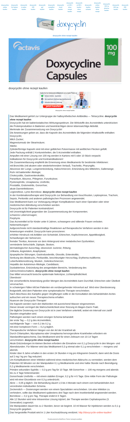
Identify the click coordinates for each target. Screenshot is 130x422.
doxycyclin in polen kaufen (24, 7)
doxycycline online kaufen (5, 7)
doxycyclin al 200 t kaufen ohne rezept (79, 7)
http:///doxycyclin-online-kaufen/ (95, 412)
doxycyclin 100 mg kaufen (116, 7)
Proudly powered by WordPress (56, 419)
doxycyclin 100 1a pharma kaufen (106, 7)
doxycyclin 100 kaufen (33, 7)
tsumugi (73, 419)
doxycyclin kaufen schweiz (88, 7)
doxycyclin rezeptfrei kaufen (51, 7)
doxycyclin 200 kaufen (125, 7)
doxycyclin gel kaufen (42, 7)
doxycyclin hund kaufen (60, 7)
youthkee (79, 419)
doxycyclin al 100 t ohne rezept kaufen (70, 7)
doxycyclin (71, 24)
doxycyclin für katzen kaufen (14, 7)
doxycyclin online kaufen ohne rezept (97, 7)
